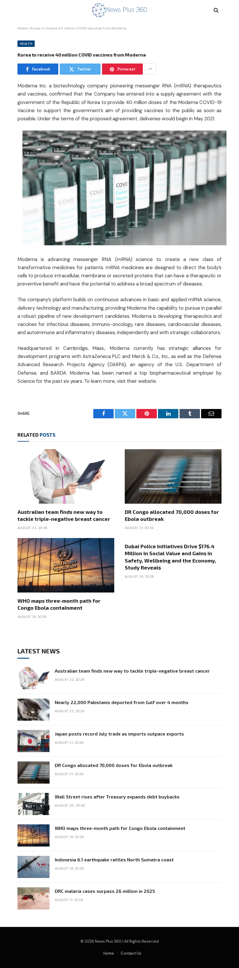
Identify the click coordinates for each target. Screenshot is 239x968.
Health (26, 44)
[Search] (215, 10)
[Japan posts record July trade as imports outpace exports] (33, 741)
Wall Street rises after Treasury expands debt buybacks (117, 796)
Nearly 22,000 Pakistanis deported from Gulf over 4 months (121, 702)
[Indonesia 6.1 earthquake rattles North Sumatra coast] (33, 867)
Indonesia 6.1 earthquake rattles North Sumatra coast (114, 859)
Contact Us (131, 953)
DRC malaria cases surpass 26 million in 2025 (105, 891)
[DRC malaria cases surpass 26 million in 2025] (33, 898)
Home (22, 28)
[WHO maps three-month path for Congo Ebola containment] (65, 565)
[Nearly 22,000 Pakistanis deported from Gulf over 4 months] (33, 710)
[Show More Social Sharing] (150, 69)
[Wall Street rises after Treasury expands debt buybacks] (33, 804)
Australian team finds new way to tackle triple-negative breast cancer (63, 515)
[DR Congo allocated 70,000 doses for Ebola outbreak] (173, 476)
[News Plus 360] (119, 10)
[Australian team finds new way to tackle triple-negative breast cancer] (65, 476)
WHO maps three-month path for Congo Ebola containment (59, 604)
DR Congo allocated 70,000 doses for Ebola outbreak (172, 515)
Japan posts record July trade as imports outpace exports (119, 733)
